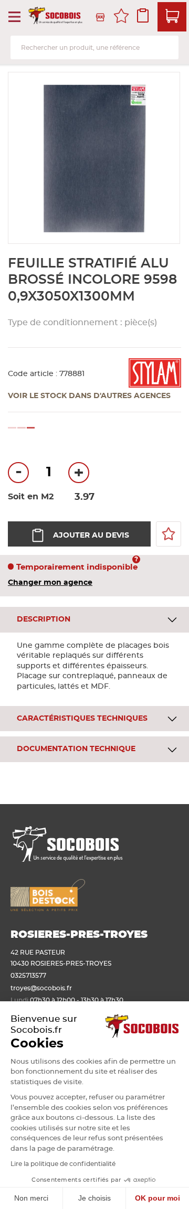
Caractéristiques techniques (82, 718)
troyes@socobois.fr (41, 988)
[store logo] (56, 17)
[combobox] (94, 47)
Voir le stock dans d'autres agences (89, 396)
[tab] (94, 620)
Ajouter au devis (91, 535)
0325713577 (28, 975)
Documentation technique (76, 749)
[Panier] (172, 16)
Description (43, 619)
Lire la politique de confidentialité (63, 1164)
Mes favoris (121, 17)
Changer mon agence (50, 582)
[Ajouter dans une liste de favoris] (168, 534)
